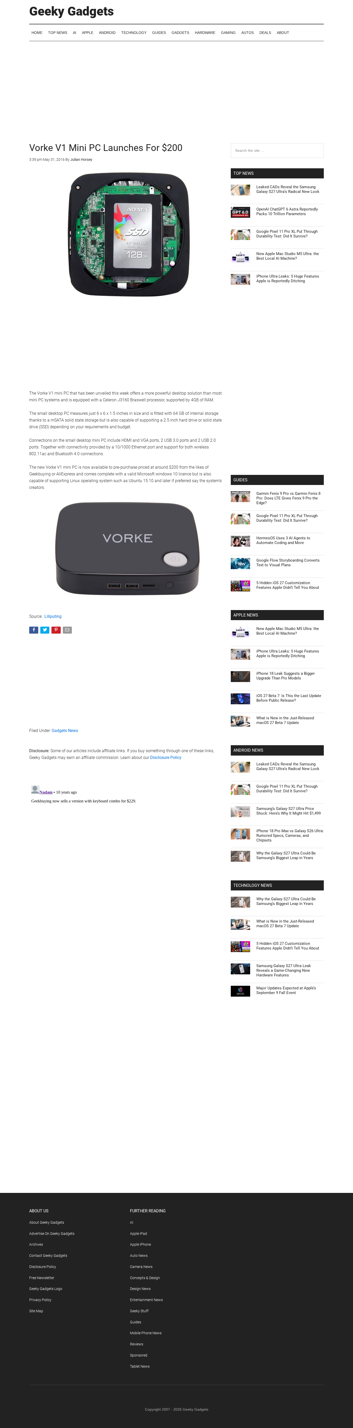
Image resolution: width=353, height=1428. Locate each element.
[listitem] (176, 701)
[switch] (240, 712)
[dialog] (176, 714)
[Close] (266, 631)
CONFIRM (140, 789)
